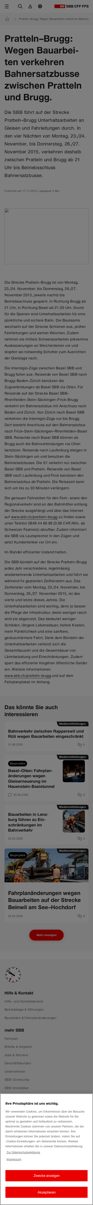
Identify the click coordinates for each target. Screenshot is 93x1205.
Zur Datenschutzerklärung (23, 1152)
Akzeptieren (47, 1192)
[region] (46, 1149)
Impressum (14, 1159)
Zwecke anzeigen (47, 1175)
